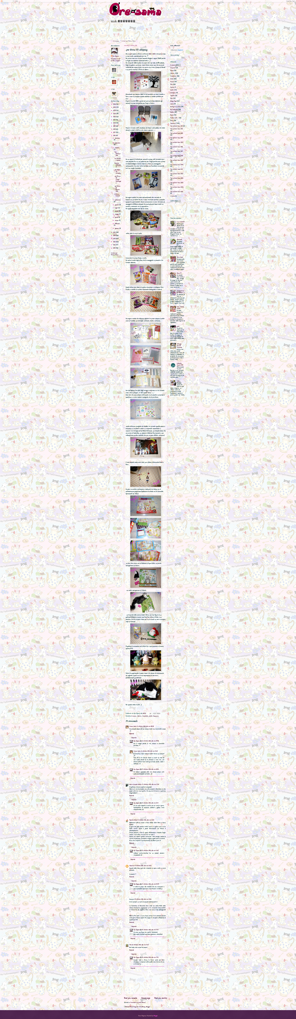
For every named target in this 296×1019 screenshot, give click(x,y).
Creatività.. (145, 716)
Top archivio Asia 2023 (176, 178)
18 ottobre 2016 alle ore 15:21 (140, 945)
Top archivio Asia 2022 (176, 174)
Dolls (171, 79)
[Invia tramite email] (153, 713)
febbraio (117, 224)
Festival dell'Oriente (118, 165)
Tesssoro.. (156, 716)
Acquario (172, 68)
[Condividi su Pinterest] (159, 713)
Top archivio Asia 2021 (176, 169)
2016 (114, 135)
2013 (114, 239)
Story (171, 121)
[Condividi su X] (156, 713)
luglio (116, 208)
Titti (130, 945)
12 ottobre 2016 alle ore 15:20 (149, 751)
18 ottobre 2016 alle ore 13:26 (143, 899)
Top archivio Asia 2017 (176, 151)
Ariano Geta (132, 726)
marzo (117, 220)
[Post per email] (150, 713)
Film (171, 84)
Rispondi (131, 734)
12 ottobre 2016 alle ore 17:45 (150, 784)
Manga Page (173, 101)
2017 (114, 132)
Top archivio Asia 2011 (176, 126)
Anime (172, 70)
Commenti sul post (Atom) (137, 1002)
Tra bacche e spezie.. (118, 159)
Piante (172, 115)
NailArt (172, 112)
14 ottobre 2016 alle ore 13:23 (143, 866)
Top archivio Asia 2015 (176, 142)
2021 (114, 120)
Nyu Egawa (137, 741)
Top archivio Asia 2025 (176, 187)
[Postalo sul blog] (155, 713)
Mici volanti (180, 257)
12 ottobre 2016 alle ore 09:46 (150, 741)
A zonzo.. (134, 716)
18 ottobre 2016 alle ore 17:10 (150, 930)
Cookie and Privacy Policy (129, 41)
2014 (114, 235)
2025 (114, 107)
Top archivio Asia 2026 (176, 192)
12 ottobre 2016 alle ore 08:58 (145, 726)
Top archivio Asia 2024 (176, 183)
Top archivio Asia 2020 (176, 165)
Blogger (156, 1016)
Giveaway (173, 93)
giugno (117, 211)
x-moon (172, 196)
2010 (114, 248)
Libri (171, 98)
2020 (114, 123)
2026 (114, 104)
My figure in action (175, 107)
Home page (116, 41)
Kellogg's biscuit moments (179, 345)
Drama (172, 82)
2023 (114, 114)
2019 (114, 126)
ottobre (117, 148)
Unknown (131, 866)
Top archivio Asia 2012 (176, 129)
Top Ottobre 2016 (117, 153)
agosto (117, 205)
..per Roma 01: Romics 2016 (117, 188)
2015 (114, 232)
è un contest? (181, 222)
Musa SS (179, 273)
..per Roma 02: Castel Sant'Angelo (118, 179)
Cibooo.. (139, 716)
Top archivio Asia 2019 (176, 160)
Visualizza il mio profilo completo (115, 60)
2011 (114, 245)
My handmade (174, 109)
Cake (178, 381)
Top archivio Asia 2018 (176, 156)
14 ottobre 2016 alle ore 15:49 (150, 884)
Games (172, 87)
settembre (118, 200)
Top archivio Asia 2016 (176, 147)
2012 (114, 242)
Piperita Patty (133, 820)
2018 (114, 129)
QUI (150, 54)
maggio (117, 214)
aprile (116, 217)
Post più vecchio (160, 998)
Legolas (172, 96)
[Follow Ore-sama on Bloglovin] (177, 51)
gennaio (117, 228)
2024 (114, 110)
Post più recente (130, 998)
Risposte (134, 738)
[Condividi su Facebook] (158, 713)
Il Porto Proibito (117, 195)
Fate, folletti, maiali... (180, 308)
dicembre (117, 138)
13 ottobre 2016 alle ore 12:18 (150, 850)
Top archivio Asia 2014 (176, 138)
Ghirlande (179, 239)
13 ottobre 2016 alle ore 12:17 (150, 803)
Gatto (150, 716)
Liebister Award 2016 (180, 364)
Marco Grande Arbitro (135, 784)
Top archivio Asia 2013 (176, 133)
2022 (114, 117)
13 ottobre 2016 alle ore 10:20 (145, 820)
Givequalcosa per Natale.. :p (180, 291)
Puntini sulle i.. (174, 118)
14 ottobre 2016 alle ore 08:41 (150, 769)
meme (172, 104)
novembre (117, 143)
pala (178, 326)
